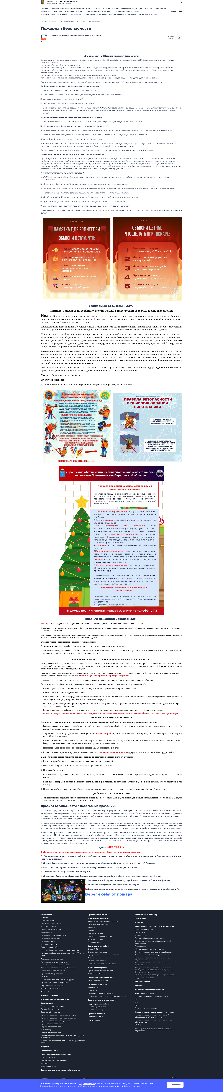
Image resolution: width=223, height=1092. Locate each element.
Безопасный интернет (50, 1012)
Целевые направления (98, 980)
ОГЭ (137, 1002)
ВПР (137, 1005)
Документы (93, 990)
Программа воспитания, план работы (104, 955)
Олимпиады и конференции (100, 936)
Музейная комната (49, 944)
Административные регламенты (149, 989)
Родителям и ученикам (98, 919)
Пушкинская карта (49, 1050)
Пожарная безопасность (51, 1033)
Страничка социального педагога (102, 1000)
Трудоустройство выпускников (55, 14)
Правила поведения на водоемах (55, 1021)
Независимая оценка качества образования (154, 1012)
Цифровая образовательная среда (56, 1054)
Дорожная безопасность (51, 1027)
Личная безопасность (50, 1009)
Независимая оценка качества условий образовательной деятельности (152, 1016)
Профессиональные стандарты (54, 962)
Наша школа (46, 915)
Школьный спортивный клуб (53, 935)
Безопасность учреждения (52, 1006)
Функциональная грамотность (101, 971)
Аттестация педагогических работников (58, 968)
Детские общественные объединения (104, 964)
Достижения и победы (50, 947)
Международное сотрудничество (149, 949)
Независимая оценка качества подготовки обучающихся (153, 1021)
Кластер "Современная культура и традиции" (60, 950)
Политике (135, 1086)
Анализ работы (94, 958)
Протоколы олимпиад (97, 915)
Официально (140, 919)
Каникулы (92, 930)
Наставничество (95, 973)
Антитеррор (46, 1030)
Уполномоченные (95, 1017)
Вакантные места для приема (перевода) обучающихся (152, 959)
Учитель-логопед (95, 1010)
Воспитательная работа (98, 946)
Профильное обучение (51, 929)
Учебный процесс (48, 926)
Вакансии (45, 977)
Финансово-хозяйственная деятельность (152, 955)
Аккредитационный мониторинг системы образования (153, 1030)
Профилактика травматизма (53, 1024)
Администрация (48, 921)
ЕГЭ (136, 999)
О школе (96, 8)
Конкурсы (45, 991)
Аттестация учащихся (74, 11)
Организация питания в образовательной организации (153, 942)
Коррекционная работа (98, 1004)
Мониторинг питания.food (98, 11)
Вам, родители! (94, 942)
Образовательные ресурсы (52, 986)
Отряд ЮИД (93, 949)
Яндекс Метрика (87, 1084)
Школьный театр (48, 941)
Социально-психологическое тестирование (107, 996)
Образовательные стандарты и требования (153, 952)
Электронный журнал (50, 988)
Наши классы (46, 932)
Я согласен (175, 1085)
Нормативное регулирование (54, 1060)
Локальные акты (48, 1057)
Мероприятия (161, 8)
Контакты (58, 11)
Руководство (140, 946)
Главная (44, 8)
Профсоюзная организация (52, 974)
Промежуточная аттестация (147, 1008)
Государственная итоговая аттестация (151, 996)
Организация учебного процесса (55, 983)
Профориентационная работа (126, 11)
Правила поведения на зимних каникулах (59, 1015)
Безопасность (77, 14)
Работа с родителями (97, 961)
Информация (93, 987)
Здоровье (90, 14)
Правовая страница (96, 1014)
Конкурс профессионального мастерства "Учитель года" (63, 954)
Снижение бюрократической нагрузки (57, 980)
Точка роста (46, 11)
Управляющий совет (50, 995)
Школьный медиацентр (51, 938)
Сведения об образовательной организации (70, 8)
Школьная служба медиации (100, 993)
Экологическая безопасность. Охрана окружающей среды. (63, 1042)
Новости (148, 8)
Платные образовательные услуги (150, 938)
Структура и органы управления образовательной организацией (157, 964)
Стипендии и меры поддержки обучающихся (154, 975)
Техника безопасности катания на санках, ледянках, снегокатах (63, 1037)
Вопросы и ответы (143, 982)
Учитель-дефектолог (97, 1007)
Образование (141, 935)
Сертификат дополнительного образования (116, 14)
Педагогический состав (51, 923)
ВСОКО (138, 1025)
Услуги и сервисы (111, 8)
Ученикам (45, 1063)
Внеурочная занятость (97, 952)
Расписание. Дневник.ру (146, 915)
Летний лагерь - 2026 (148, 14)
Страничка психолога (97, 984)
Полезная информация (131, 8)
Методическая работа (97, 968)
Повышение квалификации (53, 971)
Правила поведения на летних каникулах (58, 1018)
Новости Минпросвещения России (56, 965)
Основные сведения (144, 929)
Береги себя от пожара (109, 894)
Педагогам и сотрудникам (52, 959)
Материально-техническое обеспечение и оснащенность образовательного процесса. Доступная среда (154, 970)
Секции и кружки (95, 933)
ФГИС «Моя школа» (49, 1066)
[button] (180, 2)
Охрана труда (94, 1021)
